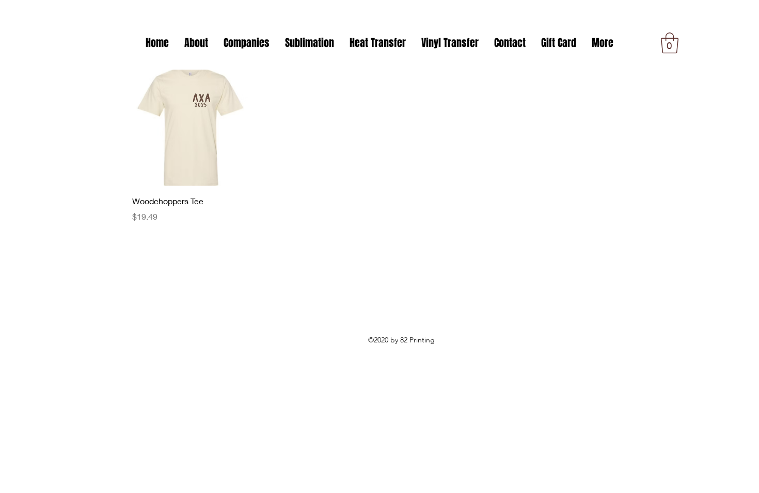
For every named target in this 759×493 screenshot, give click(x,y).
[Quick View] (190, 128)
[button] (246, 42)
